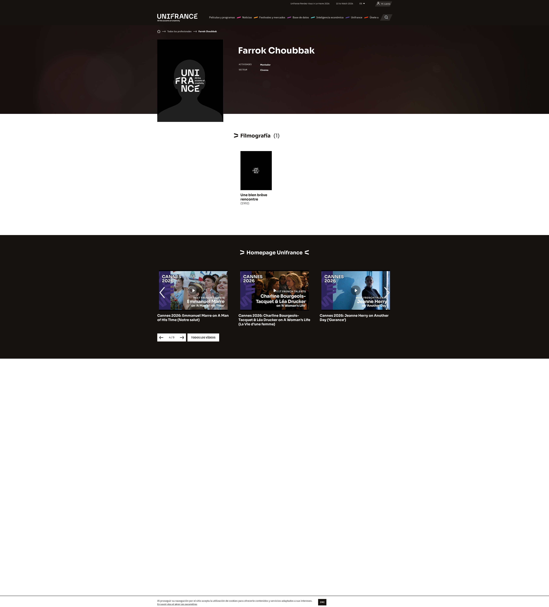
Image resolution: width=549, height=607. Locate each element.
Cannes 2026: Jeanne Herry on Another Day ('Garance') (272, 317)
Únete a (374, 17)
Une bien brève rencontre (253, 197)
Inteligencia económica (330, 17)
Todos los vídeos (203, 337)
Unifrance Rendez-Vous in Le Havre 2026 (310, 3)
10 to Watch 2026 (344, 3)
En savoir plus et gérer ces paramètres (177, 604)
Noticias (247, 17)
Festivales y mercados (272, 17)
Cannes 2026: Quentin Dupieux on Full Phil (353, 317)
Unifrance (356, 17)
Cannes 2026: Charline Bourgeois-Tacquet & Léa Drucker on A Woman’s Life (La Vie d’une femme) (193, 319)
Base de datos (301, 17)
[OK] (322, 602)
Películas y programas (222, 17)
